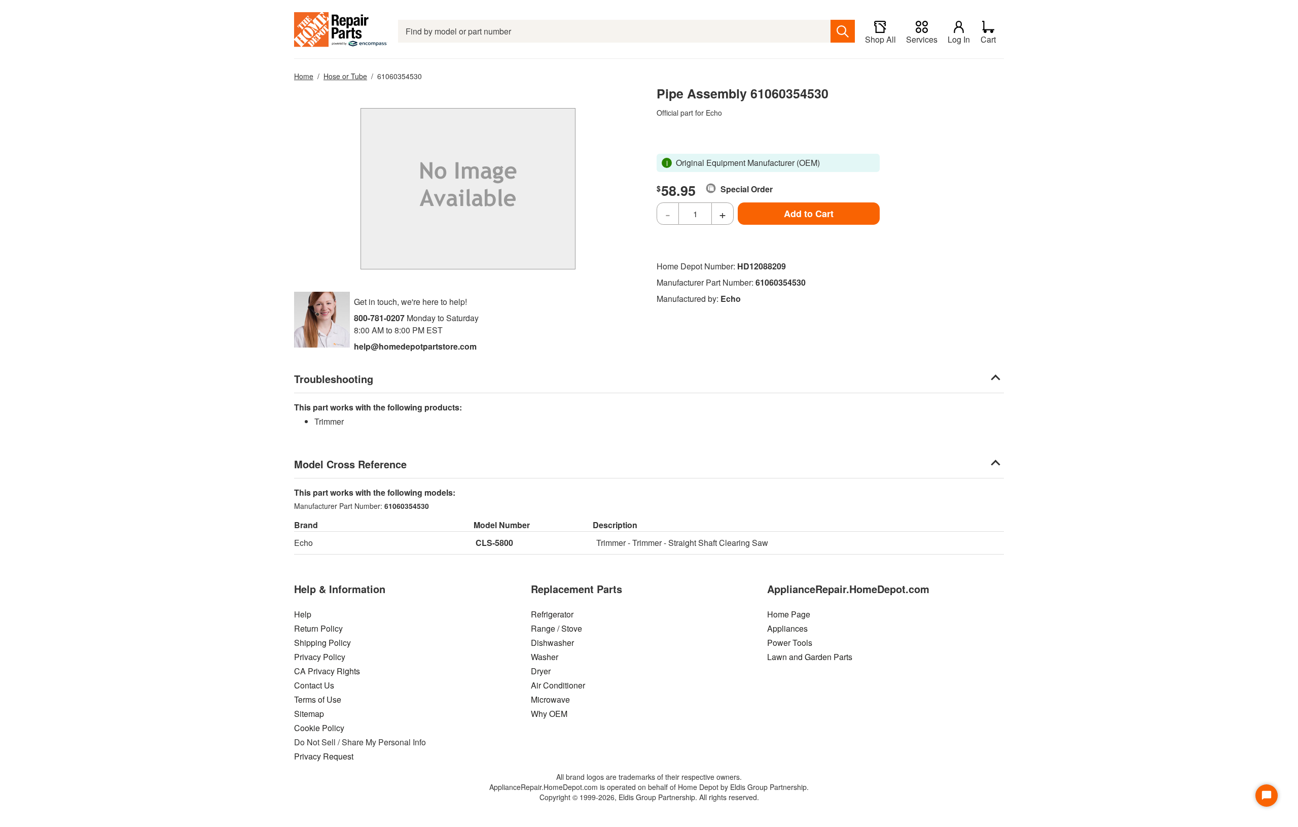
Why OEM (549, 713)
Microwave (550, 699)
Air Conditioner (558, 685)
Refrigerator (552, 614)
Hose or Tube (345, 76)
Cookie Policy (319, 728)
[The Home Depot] (341, 31)
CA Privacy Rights (327, 671)
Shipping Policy (322, 642)
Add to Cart (809, 213)
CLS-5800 (494, 542)
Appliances (787, 628)
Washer (544, 657)
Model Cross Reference (350, 464)
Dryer (541, 671)
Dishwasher (552, 642)
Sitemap (309, 713)
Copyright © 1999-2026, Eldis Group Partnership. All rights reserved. (649, 797)
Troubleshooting (333, 378)
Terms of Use (317, 699)
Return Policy (318, 628)
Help (302, 614)
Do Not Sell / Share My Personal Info (360, 742)
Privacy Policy (319, 657)
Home (303, 76)
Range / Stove (556, 628)
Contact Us (314, 685)
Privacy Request (323, 756)
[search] (843, 31)
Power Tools (789, 642)
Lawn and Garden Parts (809, 657)
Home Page (788, 614)
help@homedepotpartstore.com (415, 346)
